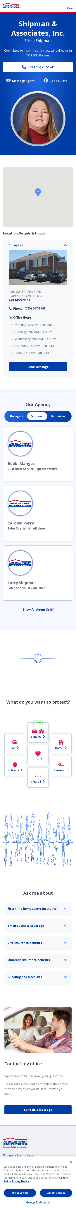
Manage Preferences (38, 1202)
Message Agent (23, 81)
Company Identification (19, 1155)
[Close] (71, 1162)
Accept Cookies (56, 1192)
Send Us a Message (38, 1110)
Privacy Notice (21, 1181)
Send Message (38, 367)
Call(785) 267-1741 (41, 67)
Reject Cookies (19, 1192)
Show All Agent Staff (38, 609)
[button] (38, 192)
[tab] (16, 416)
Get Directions (19, 300)
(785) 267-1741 (35, 308)
